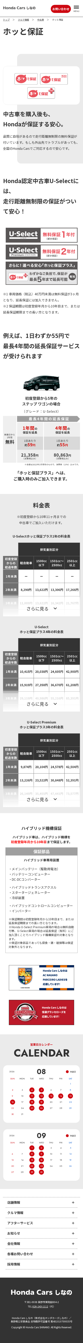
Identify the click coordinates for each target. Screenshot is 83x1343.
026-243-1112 (40, 1306)
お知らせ (13, 1233)
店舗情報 (13, 1202)
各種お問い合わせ (20, 1253)
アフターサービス (20, 1222)
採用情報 (13, 1264)
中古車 (40, 19)
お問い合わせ (60, 9)
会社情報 (13, 1243)
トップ (6, 19)
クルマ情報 (23, 19)
